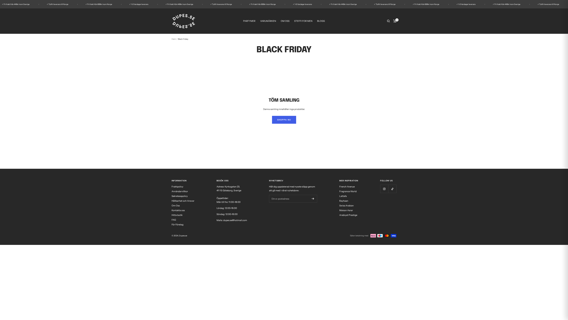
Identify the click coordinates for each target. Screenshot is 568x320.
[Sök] (388, 21)
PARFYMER (249, 21)
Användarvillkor (180, 191)
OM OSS (285, 21)
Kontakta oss (178, 210)
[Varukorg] (394, 21)
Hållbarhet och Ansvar (183, 200)
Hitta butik (177, 215)
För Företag (177, 224)
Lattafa (343, 196)
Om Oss (176, 205)
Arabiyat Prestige (348, 215)
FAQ (174, 219)
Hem (174, 39)
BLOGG (321, 21)
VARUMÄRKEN (268, 21)
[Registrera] (313, 199)
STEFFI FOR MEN (303, 21)
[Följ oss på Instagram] (384, 189)
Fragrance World (348, 191)
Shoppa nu (284, 120)
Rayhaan (343, 200)
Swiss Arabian (346, 205)
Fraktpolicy (177, 186)
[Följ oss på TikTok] (392, 189)
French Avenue (347, 186)
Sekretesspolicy (180, 196)
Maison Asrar (346, 210)
